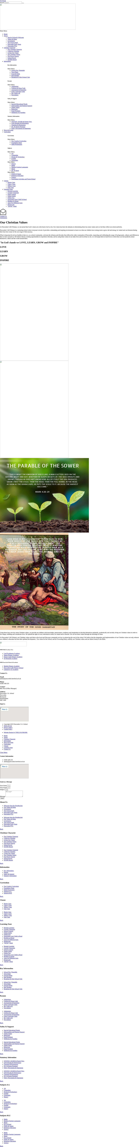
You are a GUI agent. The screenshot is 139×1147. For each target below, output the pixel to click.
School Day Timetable (18, 70)
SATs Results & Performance (20, 123)
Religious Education (17, 175)
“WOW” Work (8, 943)
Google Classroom (13, 192)
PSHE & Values (16, 174)
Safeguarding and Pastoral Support (21, 106)
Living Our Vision (13, 53)
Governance (11, 41)
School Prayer (12, 58)
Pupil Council (12, 194)
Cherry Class (11, 184)
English (13, 158)
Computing (14, 155)
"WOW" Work (12, 206)
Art (12, 153)
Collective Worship (13, 51)
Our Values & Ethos (10, 807)
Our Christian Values (14, 54)
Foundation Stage (16, 143)
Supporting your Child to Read (13, 936)
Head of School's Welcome (16, 37)
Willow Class (12, 186)
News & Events (8, 130)
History (13, 164)
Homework (11, 204)
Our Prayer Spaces (13, 56)
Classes (6, 181)
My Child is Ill (8, 1006)
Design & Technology (18, 157)
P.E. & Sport (15, 170)
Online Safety (15, 107)
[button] (69, 31)
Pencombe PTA (12, 46)
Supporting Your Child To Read (17, 199)
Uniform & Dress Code (18, 88)
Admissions (14, 86)
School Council (8, 931)
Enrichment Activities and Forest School (23, 179)
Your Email (3, 787)
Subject (2, 789)
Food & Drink (15, 74)
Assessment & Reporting (18, 90)
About (6, 36)
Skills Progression (16, 144)
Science (13, 177)
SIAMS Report (12, 59)
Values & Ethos (12, 39)
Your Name (3, 785)
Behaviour (14, 109)
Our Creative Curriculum (18, 141)
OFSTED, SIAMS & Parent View (21, 121)
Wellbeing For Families (18, 112)
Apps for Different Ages (11, 939)
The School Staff (13, 42)
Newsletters (14, 95)
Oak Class (11, 187)
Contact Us (3, 216)
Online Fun (11, 198)
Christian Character (9, 48)
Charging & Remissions (18, 125)
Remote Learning (13, 191)
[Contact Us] (3, 214)
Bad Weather (15, 75)
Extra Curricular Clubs (18, 91)
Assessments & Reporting (11, 1003)
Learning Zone (8, 189)
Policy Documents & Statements (21, 128)
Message (3, 796)
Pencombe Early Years (14, 44)
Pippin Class (11, 182)
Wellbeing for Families (10, 1039)
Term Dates (14, 72)
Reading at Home (9, 938)
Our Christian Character (15, 49)
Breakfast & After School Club (20, 77)
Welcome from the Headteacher (13, 805)
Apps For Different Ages (15, 203)
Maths (13, 165)
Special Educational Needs (19, 104)
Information (7, 61)
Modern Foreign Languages (19, 167)
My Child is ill (15, 93)
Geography (14, 160)
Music (13, 169)
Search (2, 2)
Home (5, 34)
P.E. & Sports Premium (18, 127)
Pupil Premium (15, 111)
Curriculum (7, 132)
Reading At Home (13, 201)
